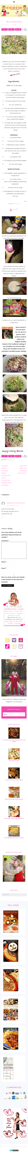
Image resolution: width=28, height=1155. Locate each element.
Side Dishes (12, 459)
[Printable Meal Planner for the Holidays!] (8, 1080)
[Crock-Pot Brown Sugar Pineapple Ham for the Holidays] (14, 738)
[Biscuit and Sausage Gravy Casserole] (14, 797)
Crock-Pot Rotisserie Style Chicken (14, 780)
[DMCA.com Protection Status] (14, 1152)
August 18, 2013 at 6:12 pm (12, 505)
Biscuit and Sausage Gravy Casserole (14, 799)
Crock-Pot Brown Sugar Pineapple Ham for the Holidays (14, 740)
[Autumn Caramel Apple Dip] (11, 992)
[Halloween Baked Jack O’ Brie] (11, 963)
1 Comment (14, 24)
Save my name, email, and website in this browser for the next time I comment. (13, 579)
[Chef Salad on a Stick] (14, 759)
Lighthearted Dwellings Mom (15, 503)
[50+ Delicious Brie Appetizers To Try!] (11, 1021)
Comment (5, 541)
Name (4, 562)
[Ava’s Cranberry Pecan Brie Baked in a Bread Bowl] (11, 1051)
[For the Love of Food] (14, 16)
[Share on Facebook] (4, 29)
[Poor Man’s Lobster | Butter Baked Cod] (14, 817)
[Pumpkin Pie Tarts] (11, 933)
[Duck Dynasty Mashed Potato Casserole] (14, 836)
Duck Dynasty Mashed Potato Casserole (14, 838)
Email (3, 568)
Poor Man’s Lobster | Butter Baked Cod (14, 818)
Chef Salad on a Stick (14, 760)
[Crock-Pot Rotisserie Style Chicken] (14, 778)
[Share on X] (11, 29)
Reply (3, 517)
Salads (7, 459)
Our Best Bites (16, 203)
